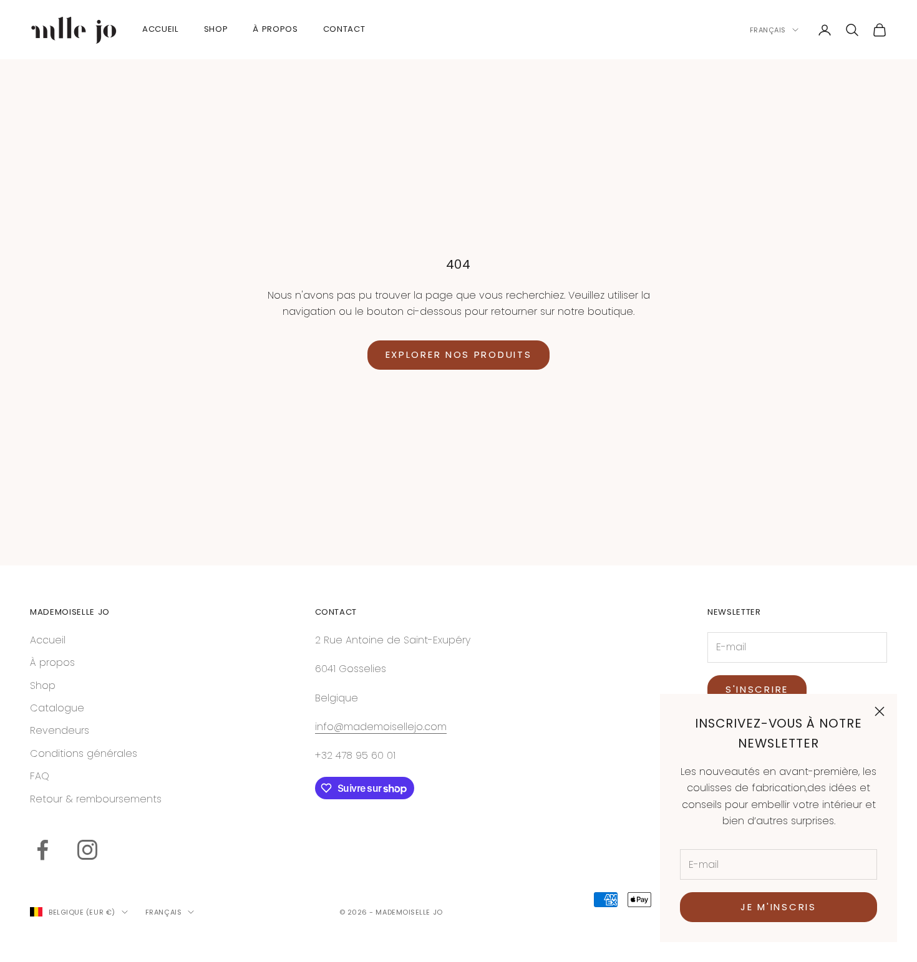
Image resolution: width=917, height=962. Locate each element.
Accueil (160, 29)
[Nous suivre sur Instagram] (87, 849)
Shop (43, 685)
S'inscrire (756, 689)
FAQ (39, 776)
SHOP (216, 29)
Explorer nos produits (459, 354)
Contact (344, 29)
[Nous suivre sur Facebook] (42, 849)
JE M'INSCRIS (778, 906)
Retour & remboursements (96, 799)
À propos (52, 662)
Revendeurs (59, 730)
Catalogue (57, 708)
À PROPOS (275, 29)
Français (768, 30)
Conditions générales (83, 753)
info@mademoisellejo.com (381, 726)
